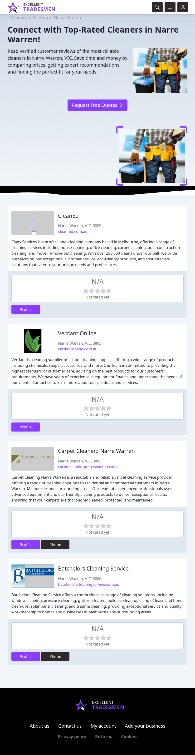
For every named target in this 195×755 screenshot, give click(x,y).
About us (39, 726)
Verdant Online (77, 333)
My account (103, 726)
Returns (103, 736)
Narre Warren (67, 17)
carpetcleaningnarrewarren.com (87, 466)
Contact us (70, 726)
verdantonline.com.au (78, 349)
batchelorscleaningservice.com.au (88, 584)
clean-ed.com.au (73, 231)
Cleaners (18, 17)
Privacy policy (72, 736)
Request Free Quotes (95, 105)
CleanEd (68, 215)
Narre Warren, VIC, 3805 (79, 225)
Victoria (40, 17)
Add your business (145, 726)
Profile (26, 309)
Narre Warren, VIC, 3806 (79, 578)
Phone (55, 544)
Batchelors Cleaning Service (93, 568)
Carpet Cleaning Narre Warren (96, 451)
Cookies (129, 736)
